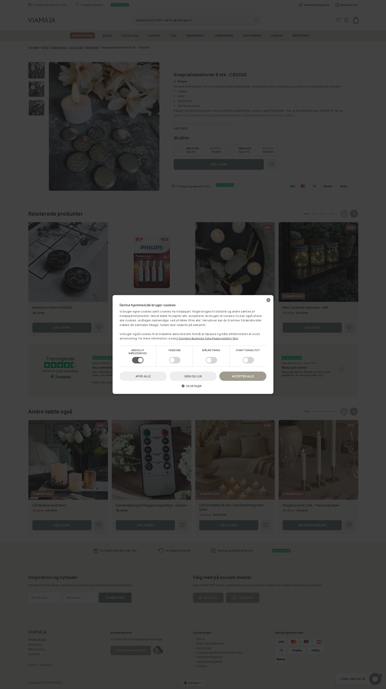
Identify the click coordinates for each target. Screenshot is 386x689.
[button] (193, 387)
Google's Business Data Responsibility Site (208, 338)
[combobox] (268, 300)
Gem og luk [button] (193, 376)
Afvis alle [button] (143, 376)
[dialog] (193, 344)
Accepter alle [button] (243, 376)
